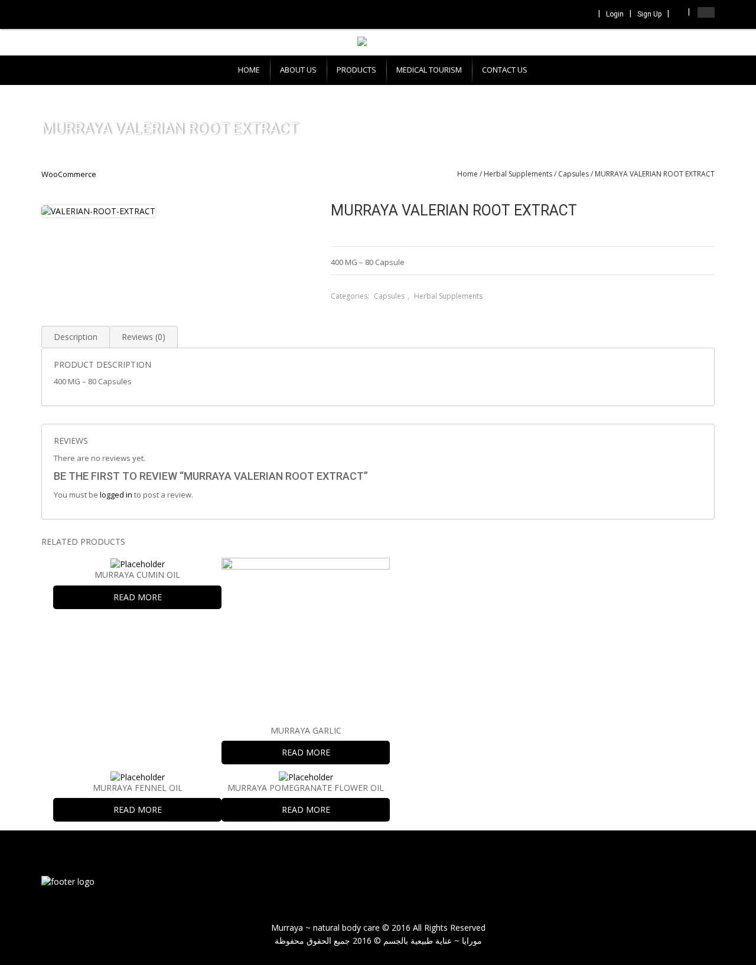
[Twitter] (553, 15)
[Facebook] (537, 15)
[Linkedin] (569, 15)
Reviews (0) (143, 336)
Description (75, 336)
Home (467, 174)
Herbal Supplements (518, 174)
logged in (116, 494)
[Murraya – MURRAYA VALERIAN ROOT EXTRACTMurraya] (67, 881)
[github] (697, 883)
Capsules (573, 174)
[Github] (585, 15)
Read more (137, 597)
